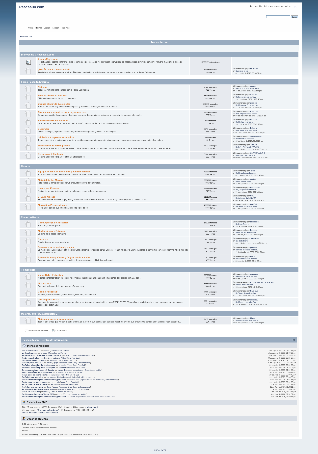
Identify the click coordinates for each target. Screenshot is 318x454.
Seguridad (44, 129)
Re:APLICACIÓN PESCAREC (248, 88)
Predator (253, 120)
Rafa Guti (254, 291)
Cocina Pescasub (48, 292)
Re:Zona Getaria (242, 224)
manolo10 (254, 300)
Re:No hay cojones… (244, 122)
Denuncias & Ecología (50, 154)
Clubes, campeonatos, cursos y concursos (62, 112)
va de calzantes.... (29, 353)
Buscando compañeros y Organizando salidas (64, 257)
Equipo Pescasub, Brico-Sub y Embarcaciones (64, 171)
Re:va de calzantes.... (244, 181)
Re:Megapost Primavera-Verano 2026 (38, 389)
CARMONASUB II (257, 153)
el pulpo (44, 353)
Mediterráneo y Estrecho (52, 231)
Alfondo (25, 430)
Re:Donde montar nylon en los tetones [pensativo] (44, 380)
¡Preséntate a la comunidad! (54, 69)
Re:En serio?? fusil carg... (246, 155)
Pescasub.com (31, 7)
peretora (253, 103)
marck (46, 392)
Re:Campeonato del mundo (246, 114)
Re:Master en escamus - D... (247, 139)
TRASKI (253, 145)
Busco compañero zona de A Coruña (38, 370)
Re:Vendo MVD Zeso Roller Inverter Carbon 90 (42, 355)
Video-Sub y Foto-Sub (50, 275)
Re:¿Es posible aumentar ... (247, 190)
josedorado (55, 382)
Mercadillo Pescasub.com (52, 205)
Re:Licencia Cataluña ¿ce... (247, 232)
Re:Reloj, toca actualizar (32, 363)
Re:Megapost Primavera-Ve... (247, 105)
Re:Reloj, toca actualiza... (246, 173)
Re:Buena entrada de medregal (35, 358)
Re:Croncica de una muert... (247, 130)
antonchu (53, 360)
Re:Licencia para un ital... (246, 97)
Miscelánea (44, 283)
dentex (253, 86)
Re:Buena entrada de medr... (247, 276)
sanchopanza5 (256, 136)
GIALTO (253, 95)
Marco (252, 318)
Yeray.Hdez (255, 239)
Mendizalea (254, 222)
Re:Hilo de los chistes (244, 285)
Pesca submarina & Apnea (52, 95)
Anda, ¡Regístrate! (48, 59)
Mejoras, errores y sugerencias (55, 319)
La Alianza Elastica (48, 188)
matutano (254, 274)
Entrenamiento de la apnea (53, 120)
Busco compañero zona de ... (247, 259)
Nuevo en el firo (242, 71)
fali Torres (254, 69)
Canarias (43, 239)
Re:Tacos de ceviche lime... (247, 293)
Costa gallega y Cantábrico (53, 222)
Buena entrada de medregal (34, 360)
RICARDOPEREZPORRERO (262, 282)
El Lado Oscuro (46, 197)
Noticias (42, 87)
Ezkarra (253, 128)
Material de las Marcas (50, 180)
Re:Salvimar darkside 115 (246, 198)
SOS (252, 196)
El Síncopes (255, 187)
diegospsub (92, 407)
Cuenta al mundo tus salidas (54, 104)
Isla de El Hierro (242, 241)
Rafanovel (254, 111)
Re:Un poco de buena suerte (34, 375)
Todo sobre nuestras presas (54, 145)
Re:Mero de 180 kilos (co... (246, 302)
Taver (252, 171)
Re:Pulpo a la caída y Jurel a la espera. (38, 365)
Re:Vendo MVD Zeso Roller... (247, 206)
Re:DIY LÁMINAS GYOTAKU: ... (248, 147)
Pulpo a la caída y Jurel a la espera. (37, 372)
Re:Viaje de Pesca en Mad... (247, 250)
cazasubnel (55, 375)
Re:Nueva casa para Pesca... (247, 320)
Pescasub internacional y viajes (56, 247)
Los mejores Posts (48, 299)
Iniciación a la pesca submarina (56, 137)
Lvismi (252, 257)
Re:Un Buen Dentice (31, 392)
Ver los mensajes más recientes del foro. (40, 413)
